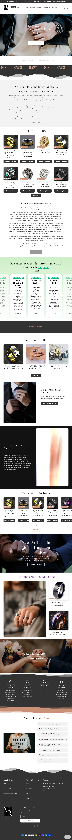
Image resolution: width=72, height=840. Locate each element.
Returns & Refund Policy (10, 793)
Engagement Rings (20, 455)
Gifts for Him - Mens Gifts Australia (58, 367)
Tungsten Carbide (39, 550)
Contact (28, 798)
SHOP (27, 786)
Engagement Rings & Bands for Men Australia (13, 367)
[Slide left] (32, 525)
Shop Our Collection (49, 403)
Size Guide (29, 788)
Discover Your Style (36, 564)
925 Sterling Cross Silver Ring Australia (27, 183)
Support (28, 793)
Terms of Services (9, 791)
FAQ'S (5, 783)
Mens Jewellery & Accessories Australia (57, 634)
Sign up (30, 821)
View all (36, 196)
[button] (19, 7)
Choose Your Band (36, 43)
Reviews (28, 791)
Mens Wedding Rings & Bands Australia (36, 367)
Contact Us (7, 786)
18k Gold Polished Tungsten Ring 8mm (61, 151)
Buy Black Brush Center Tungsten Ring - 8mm (58, 603)
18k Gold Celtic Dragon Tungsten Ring (27, 151)
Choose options (10, 161)
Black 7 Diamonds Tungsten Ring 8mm (61, 183)
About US (6, 796)
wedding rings (26, 465)
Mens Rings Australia (38, 837)
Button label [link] (36, 252)
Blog (27, 801)
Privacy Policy (7, 788)
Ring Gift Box (29, 796)
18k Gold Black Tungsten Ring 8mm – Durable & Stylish (10, 152)
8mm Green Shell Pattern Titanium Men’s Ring (10, 184)
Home (27, 783)
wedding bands (19, 463)
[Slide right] (39, 525)
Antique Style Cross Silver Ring (44, 183)
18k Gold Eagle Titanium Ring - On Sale (44, 152)
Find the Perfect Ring (36, 658)
